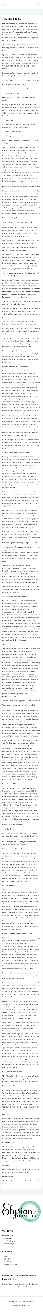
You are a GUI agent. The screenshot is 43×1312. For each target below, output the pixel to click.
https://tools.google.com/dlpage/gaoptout (23, 582)
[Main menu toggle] (38, 4)
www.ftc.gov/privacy (9, 696)
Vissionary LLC (26, 1305)
